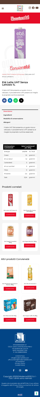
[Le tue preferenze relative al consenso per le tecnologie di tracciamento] (36, 393)
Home (4, 74)
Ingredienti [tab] (7, 115)
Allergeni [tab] (6, 122)
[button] (2, 8)
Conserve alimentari (17, 74)
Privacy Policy (20, 363)
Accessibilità (20, 361)
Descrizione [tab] (7, 111)
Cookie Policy (20, 365)
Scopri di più (10, 214)
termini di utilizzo (32, 385)
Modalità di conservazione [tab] (13, 118)
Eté (8, 74)
